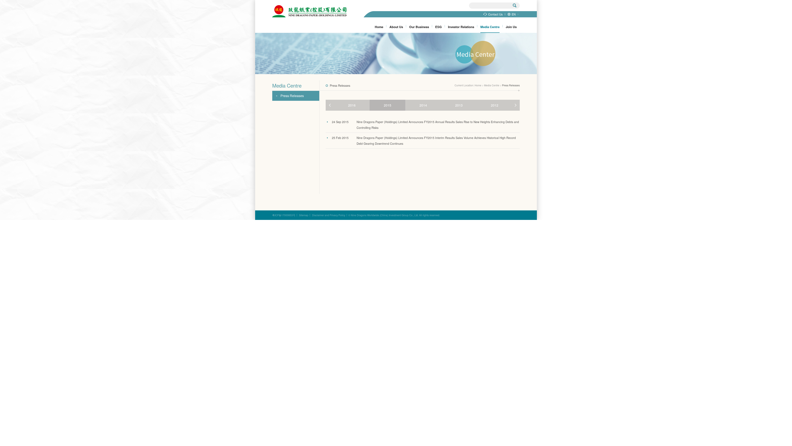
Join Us (511, 27)
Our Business (419, 27)
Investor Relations (461, 27)
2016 (352, 105)
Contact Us (495, 14)
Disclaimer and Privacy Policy (328, 215)
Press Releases (292, 95)
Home (379, 27)
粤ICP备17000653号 (283, 215)
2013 (459, 105)
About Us (396, 27)
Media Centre (490, 27)
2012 (494, 105)
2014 (423, 105)
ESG (438, 27)
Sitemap (303, 215)
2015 (387, 105)
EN (514, 14)
